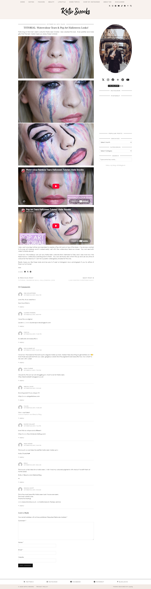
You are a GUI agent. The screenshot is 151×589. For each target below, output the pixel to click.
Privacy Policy (42, 586)
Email (20, 550)
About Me (107, 2)
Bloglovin (123, 582)
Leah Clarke (28, 368)
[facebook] (113, 79)
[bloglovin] (118, 79)
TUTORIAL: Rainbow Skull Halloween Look (36, 279)
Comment (22, 520)
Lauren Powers (30, 312)
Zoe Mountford (30, 293)
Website (21, 557)
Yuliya (26, 406)
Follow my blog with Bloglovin (115, 165)
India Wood (28, 443)
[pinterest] (122, 79)
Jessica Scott (29, 488)
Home (22, 2)
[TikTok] (122, 6)
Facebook (76, 582)
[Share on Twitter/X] (28, 272)
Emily (26, 463)
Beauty (51, 2)
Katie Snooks (75, 11)
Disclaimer (119, 2)
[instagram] (108, 79)
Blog (63, 24)
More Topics (74, 2)
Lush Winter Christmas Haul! (81, 279)
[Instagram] (112, 6)
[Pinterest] (115, 6)
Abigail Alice (28, 386)
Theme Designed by (123, 586)
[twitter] (103, 79)
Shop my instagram (91, 2)
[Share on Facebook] (25, 272)
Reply (22, 307)
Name (21, 542)
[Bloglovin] (128, 6)
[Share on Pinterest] (30, 272)
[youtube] (127, 79)
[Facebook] (125, 6)
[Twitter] (110, 6)
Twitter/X (29, 582)
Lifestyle (62, 2)
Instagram (53, 582)
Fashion (41, 2)
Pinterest (99, 582)
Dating (31, 2)
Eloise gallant (29, 424)
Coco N (26, 332)
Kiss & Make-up (29, 348)
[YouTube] (119, 6)
